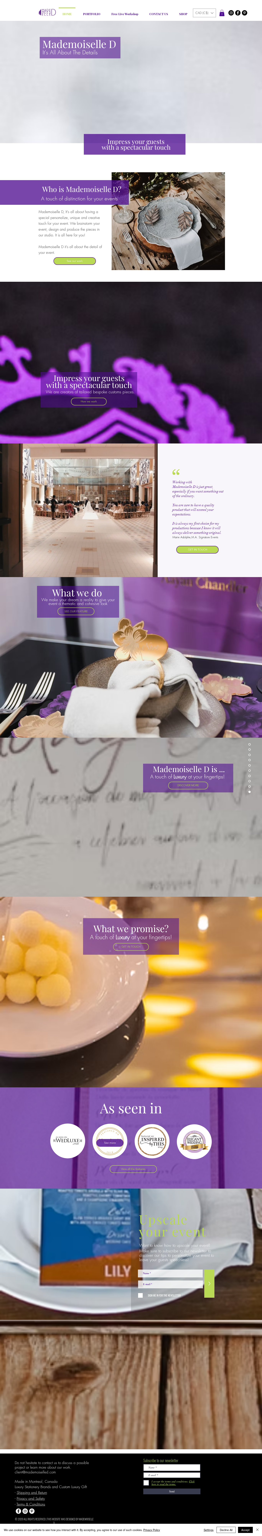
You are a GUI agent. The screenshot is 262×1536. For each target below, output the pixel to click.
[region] (67, 1141)
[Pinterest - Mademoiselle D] (244, 13)
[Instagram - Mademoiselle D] (231, 13)
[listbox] (204, 13)
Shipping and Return (32, 1492)
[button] (204, 13)
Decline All (226, 1530)
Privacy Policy (151, 1530)
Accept (245, 1530)
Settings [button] (208, 1530)
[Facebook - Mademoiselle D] (238, 13)
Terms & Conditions (30, 1504)
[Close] (257, 1530)
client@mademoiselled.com (35, 1472)
